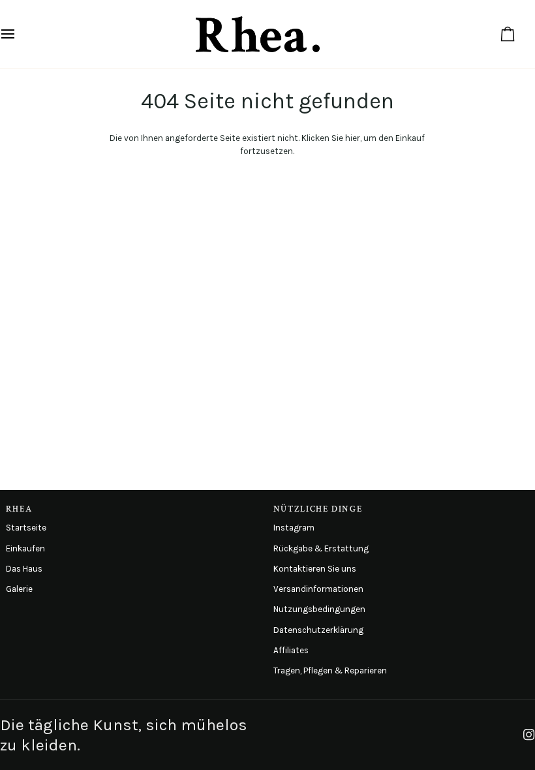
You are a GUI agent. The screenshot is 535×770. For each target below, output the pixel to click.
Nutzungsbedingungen (319, 609)
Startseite (26, 527)
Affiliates (291, 650)
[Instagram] (529, 735)
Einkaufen (25, 548)
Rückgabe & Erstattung (321, 548)
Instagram (293, 527)
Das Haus (24, 569)
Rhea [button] (19, 509)
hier (352, 138)
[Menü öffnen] (19, 34)
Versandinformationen (318, 589)
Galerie (19, 589)
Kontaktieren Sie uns (314, 569)
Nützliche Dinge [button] (317, 509)
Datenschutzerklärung (318, 630)
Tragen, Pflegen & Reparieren (330, 670)
